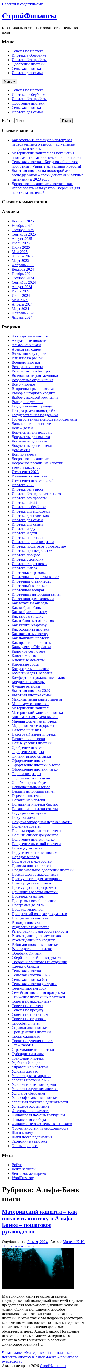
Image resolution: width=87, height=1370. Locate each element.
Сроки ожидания (26, 1036)
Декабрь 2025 (23, 221)
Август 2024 (22, 287)
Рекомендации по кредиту (33, 940)
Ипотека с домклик (28, 559)
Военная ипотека (26, 362)
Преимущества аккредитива (35, 874)
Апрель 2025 (22, 256)
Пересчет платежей (28, 796)
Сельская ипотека (26, 68)
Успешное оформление (30, 1106)
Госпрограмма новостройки (35, 410)
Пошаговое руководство (32, 861)
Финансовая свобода (29, 1119)
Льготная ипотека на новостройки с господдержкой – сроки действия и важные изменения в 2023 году (47, 174)
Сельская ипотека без (29, 979)
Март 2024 (20, 309)
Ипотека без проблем (29, 60)
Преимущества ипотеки (31, 883)
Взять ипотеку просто (30, 354)
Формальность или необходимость (40, 1128)
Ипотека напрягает (27, 537)
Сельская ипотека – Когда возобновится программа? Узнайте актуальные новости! (46, 164)
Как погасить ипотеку (30, 634)
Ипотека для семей (27, 520)
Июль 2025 (21, 243)
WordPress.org (23, 1178)
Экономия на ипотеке (29, 1141)
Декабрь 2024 (23, 269)
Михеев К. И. (74, 1242)
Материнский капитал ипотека (37, 712)
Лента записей (24, 1169)
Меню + (9, 81)
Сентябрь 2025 (24, 234)
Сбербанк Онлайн (27, 953)
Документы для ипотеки (32, 445)
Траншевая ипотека (28, 1058)
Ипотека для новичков (30, 515)
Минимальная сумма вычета (35, 717)
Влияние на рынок (27, 358)
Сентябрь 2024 (24, 282)
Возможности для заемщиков (36, 375)
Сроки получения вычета (32, 1041)
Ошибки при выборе (29, 782)
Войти (17, 1165)
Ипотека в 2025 (24, 502)
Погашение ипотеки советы (35, 809)
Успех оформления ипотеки (34, 1098)
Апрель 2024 (22, 304)
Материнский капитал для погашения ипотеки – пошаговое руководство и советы (48, 155)
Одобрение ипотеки (28, 64)
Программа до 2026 (28, 905)
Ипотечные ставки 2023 (31, 581)
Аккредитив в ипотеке (30, 336)
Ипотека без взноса (28, 489)
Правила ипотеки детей (31, 866)
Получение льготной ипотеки (36, 844)
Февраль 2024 (23, 313)
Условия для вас (25, 1071)
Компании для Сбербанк (32, 673)
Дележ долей (22, 428)
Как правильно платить (31, 642)
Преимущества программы (34, 887)
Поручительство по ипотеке (35, 852)
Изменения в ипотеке (29, 476)
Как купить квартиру (29, 625)
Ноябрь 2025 (22, 225)
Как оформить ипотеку (31, 629)
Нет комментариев (19, 1246)
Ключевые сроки (25, 664)
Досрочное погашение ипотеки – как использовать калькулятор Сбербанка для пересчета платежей (46, 188)
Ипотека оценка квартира (33, 542)
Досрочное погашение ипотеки (37, 463)
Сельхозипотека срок (29, 988)
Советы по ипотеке (28, 51)
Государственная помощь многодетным (44, 419)
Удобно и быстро (26, 1063)
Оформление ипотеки (30, 761)
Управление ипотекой (30, 1067)
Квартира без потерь (28, 651)
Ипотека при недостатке (32, 550)
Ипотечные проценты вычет (35, 577)
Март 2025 (20, 260)
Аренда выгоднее (26, 349)
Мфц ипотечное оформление (35, 726)
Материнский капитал (30, 708)
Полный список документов (35, 835)
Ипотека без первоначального (36, 494)
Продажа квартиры (27, 909)
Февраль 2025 (23, 265)
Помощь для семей (27, 848)
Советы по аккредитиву (31, 1001)
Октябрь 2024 (23, 278)
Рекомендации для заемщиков (36, 936)
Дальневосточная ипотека (33, 424)
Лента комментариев (29, 1173)
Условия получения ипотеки (35, 1089)
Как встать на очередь (30, 603)
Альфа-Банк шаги (26, 345)
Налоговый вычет (26, 730)
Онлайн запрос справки (31, 756)
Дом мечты (21, 450)
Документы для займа (30, 441)
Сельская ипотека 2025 (31, 975)
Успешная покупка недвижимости (40, 1102)
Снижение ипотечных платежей (38, 997)
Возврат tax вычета (27, 367)
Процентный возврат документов (39, 914)
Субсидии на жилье (28, 1054)
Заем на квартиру (26, 467)
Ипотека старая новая (29, 564)
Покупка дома (23, 817)
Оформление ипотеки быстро (36, 765)
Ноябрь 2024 (22, 274)
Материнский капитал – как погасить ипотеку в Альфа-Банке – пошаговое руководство (39, 1222)
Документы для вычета (31, 437)
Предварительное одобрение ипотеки (43, 870)
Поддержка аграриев (29, 813)
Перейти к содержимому (22, 4)
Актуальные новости (29, 340)
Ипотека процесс (26, 555)
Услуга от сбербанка (28, 1093)
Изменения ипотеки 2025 (32, 480)
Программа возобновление (34, 901)
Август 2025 (22, 239)
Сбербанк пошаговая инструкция (39, 962)
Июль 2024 (21, 291)
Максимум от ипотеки (30, 704)
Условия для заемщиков (31, 1076)
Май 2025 (20, 252)
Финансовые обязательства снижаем (42, 1124)
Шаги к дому (22, 1133)
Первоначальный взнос (31, 787)
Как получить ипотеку (30, 638)
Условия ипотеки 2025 (30, 1080)
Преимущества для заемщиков (37, 879)
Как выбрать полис (27, 616)
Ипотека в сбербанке (29, 55)
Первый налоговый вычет (33, 791)
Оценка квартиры (26, 774)
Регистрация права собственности (40, 931)
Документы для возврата (32, 432)
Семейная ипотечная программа (38, 992)
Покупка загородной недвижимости (42, 822)
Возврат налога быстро (31, 371)
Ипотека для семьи (27, 73)
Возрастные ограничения (32, 380)
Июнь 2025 (21, 247)
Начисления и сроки (28, 739)
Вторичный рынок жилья (33, 389)
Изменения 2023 (25, 472)
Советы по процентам (30, 1014)
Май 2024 (20, 300)
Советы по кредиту (28, 1010)
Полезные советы (26, 826)
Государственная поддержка (35, 415)
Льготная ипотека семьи (32, 695)
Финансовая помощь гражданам (38, 1115)
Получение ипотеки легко (33, 839)
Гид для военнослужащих (33, 406)
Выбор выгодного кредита (34, 393)
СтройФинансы (29, 15)
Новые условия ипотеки (32, 743)
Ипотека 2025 (23, 485)
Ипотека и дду (24, 529)
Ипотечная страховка (29, 572)
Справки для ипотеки (29, 1027)
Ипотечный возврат (28, 590)
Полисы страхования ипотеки (36, 831)
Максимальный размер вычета (37, 699)
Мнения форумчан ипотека (34, 721)
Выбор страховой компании (35, 397)
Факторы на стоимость (30, 1111)
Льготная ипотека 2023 (31, 691)
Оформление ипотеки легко (35, 769)
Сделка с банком (25, 966)
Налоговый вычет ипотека (34, 734)
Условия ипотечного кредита (35, 1084)
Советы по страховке (29, 1019)
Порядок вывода (25, 857)
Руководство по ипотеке (32, 949)
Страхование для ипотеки (33, 1049)
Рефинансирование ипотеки (35, 944)
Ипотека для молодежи (31, 511)
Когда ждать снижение (30, 669)
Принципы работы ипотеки (35, 892)
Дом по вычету (24, 454)
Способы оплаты (26, 1023)
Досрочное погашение (30, 459)
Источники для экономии (33, 599)
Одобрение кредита (28, 752)
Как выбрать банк (26, 607)
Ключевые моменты (28, 660)
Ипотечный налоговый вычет (36, 594)
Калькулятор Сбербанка (31, 647)
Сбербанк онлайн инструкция (36, 957)
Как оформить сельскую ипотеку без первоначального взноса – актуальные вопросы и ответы (43, 144)
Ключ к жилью (24, 656)
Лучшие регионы (26, 686)
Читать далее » (40, 1357)
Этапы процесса (25, 1146)
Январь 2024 (22, 317)
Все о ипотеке (23, 384)
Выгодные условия (27, 402)
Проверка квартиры (28, 896)
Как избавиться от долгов (33, 621)
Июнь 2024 (21, 295)
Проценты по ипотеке (30, 918)
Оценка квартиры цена (31, 778)
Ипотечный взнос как (30, 585)
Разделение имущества (30, 927)
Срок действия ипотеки (31, 1032)
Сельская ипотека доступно (34, 984)
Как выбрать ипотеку (29, 612)
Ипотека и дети (24, 533)
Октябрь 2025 (23, 230)
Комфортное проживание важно (38, 677)
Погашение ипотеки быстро (35, 804)
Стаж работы (22, 1045)
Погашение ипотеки (28, 800)
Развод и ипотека (26, 922)
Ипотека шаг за (24, 568)
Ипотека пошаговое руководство (39, 546)
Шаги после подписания (32, 1137)
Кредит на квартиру (28, 682)
